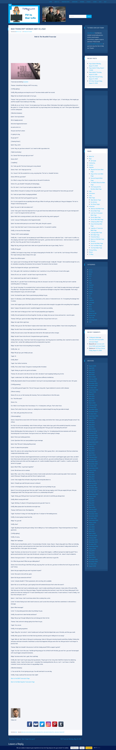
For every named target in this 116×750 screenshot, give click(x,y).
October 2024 (93, 414)
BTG (90, 276)
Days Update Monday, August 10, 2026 (95, 65)
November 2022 (93, 464)
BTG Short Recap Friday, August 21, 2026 (95, 82)
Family (90, 291)
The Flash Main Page (96, 248)
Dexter (91, 287)
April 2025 (91, 401)
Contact (91, 165)
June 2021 (91, 501)
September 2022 (93, 468)
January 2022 (92, 486)
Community (92, 163)
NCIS (90, 307)
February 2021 (93, 509)
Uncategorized (93, 320)
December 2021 (93, 488)
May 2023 (92, 451)
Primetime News (65, 2)
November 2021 (93, 490)
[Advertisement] (81, 7)
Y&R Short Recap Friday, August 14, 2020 (97, 349)
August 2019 (92, 549)
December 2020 (93, 514)
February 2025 (93, 405)
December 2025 (93, 383)
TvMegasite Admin (28, 31)
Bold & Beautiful (30, 732)
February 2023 (93, 457)
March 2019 (92, 557)
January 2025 (92, 407)
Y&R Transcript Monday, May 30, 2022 (70, 739)
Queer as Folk (92, 313)
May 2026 (92, 372)
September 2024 (93, 416)
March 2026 (92, 377)
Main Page (92, 198)
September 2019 (93, 546)
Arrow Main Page (95, 211)
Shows (95, 2)
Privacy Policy (93, 250)
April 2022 (91, 479)
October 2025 (92, 388)
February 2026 (93, 379)
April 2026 (92, 375)
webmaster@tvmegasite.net (95, 44)
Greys (90, 298)
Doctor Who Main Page (97, 219)
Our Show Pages (95, 204)
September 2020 (93, 520)
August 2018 (92, 566)
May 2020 (92, 529)
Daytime (91, 167)
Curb (90, 281)
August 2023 (92, 444)
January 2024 (92, 433)
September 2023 (93, 442)
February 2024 (93, 431)
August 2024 (92, 418)
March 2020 (92, 533)
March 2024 (92, 429)
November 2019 (93, 542)
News (90, 309)
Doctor (91, 289)
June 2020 (92, 527)
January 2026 (92, 381)
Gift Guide (93, 161)
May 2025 (92, 398)
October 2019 (92, 544)
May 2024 (92, 425)
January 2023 (92, 459)
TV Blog (88, 2)
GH (90, 296)
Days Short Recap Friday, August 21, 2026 (96, 78)
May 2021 (91, 503)
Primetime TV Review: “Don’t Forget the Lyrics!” (22, 739)
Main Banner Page (96, 200)
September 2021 (93, 494)
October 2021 (92, 492)
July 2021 (91, 499)
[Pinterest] (54, 724)
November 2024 (93, 411)
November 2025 (93, 385)
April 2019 (91, 555)
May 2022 (92, 477)
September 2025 (93, 390)
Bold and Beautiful (38, 732)
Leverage (91, 302)
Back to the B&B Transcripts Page (20, 678)
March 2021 (92, 507)
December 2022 (93, 462)
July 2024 (91, 420)
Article (90, 272)
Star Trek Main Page (96, 246)
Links (90, 196)
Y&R (90, 322)
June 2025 (92, 396)
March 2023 (92, 455)
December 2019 (93, 540)
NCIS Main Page (95, 235)
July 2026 (91, 368)
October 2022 (92, 466)
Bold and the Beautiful (49, 732)
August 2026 (92, 366)
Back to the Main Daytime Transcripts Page (23, 682)
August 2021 (92, 496)
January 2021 (92, 512)
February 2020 (93, 535)
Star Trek (91, 318)
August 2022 (92, 470)
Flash (90, 294)
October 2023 (92, 440)
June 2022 (92, 475)
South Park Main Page (97, 243)
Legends (91, 300)
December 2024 (93, 409)
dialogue (57, 732)
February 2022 (93, 483)
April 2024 (92, 427)
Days (90, 283)
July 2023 (91, 446)
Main (90, 304)
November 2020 (93, 516)
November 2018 (93, 562)
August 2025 (92, 392)
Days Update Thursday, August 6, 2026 (95, 73)
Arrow (90, 270)
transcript (61, 732)
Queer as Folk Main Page (97, 239)
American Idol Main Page (97, 209)
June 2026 (92, 370)
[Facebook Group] (36, 724)
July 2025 (91, 394)
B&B (16, 732)
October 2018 (92, 564)
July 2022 (91, 472)
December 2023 (93, 435)
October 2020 (93, 518)
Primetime (92, 206)
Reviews (82, 2)
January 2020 (92, 538)
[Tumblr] (61, 724)
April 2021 (91, 505)
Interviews (74, 2)
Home (50, 2)
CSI (90, 278)
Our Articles (94, 202)
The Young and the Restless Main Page (96, 188)
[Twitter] (42, 724)
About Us (57, 2)
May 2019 (91, 553)
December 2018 (93, 559)
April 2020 (92, 531)
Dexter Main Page (96, 217)
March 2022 (92, 481)
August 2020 (92, 522)
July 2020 (91, 525)
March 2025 (92, 403)
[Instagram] (48, 724)
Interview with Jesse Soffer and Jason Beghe (96, 340)
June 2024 (92, 422)
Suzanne (25, 82)
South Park (92, 315)
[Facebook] (29, 724)
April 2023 (91, 453)
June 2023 (92, 449)
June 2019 (91, 551)
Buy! (100, 2)
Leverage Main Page (96, 233)
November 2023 (93, 438)
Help (105, 2)
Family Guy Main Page (97, 222)
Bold (25, 732)
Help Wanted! (91, 33)
